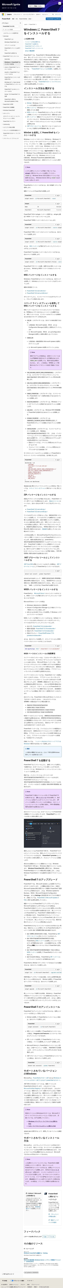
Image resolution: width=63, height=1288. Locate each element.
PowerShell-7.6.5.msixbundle (42, 626)
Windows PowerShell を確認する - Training (35, 1253)
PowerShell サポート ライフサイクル (50, 82)
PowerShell (32, 24)
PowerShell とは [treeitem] (9, 39)
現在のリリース (53, 501)
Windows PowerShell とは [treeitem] (12, 42)
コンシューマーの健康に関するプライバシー (12, 1287)
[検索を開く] (53, 14)
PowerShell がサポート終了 (41, 1078)
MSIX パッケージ (32, 112)
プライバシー (34, 1284)
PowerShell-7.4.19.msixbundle (43, 631)
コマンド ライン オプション (37, 488)
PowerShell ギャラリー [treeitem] (9, 121)
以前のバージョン (14, 1284)
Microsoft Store (39, 593)
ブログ (22, 1284)
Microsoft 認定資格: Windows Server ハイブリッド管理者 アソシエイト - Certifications (42, 1260)
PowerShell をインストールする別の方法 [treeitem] (12, 78)
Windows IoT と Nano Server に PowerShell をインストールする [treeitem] (13, 84)
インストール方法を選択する (32, 42)
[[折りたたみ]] (20, 23)
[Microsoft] (3, 14)
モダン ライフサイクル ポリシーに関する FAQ (42, 1126)
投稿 (28, 1284)
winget (27, 173)
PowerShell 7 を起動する (31, 44)
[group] (43, 208)
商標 (35, 1287)
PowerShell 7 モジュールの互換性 (42, 69)
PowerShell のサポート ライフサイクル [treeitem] (11, 134)
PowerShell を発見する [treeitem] (11, 53)
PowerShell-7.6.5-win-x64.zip (36, 509)
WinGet (29, 103)
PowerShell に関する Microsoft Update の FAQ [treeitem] (11, 100)
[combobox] (11, 26)
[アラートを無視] (59, 3)
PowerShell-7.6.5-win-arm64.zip (36, 512)
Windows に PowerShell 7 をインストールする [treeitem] (12, 63)
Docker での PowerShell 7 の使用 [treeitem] (12, 95)
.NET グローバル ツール (34, 126)
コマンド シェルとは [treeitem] (10, 45)
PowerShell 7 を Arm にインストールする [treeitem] (12, 90)
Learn (25, 24)
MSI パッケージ (31, 108)
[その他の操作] (60, 24)
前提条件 (44, 529)
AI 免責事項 (4, 1284)
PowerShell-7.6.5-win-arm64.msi (37, 293)
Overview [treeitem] (7, 59)
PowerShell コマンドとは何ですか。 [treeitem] (12, 49)
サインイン (58, 14)
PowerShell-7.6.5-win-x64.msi (36, 291)
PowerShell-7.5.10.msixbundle (45, 628)
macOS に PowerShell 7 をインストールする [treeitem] (12, 73)
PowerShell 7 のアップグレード (33, 46)
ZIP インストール (41, 797)
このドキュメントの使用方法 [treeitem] (10, 33)
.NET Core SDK (28, 564)
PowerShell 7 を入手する (53, 19)
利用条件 (29, 1287)
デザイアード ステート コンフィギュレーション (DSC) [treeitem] (11, 117)
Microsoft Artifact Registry (32, 1088)
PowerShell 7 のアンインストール (34, 48)
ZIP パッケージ (31, 117)
